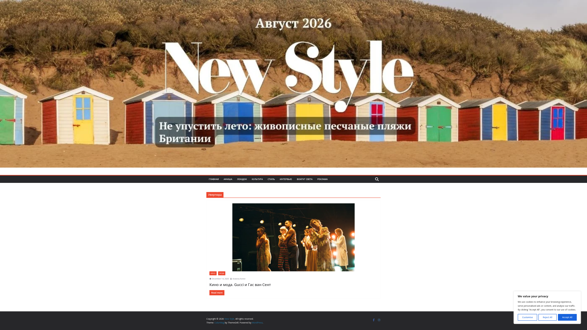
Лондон (242, 179)
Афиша (228, 179)
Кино (213, 273)
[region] (547, 307)
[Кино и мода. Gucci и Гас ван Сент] (293, 237)
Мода (221, 273)
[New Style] (293, 3)
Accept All (567, 317)
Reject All (547, 317)
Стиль (271, 179)
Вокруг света (304, 179)
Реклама (322, 179)
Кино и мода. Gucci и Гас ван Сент (240, 284)
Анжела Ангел (239, 278)
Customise (527, 317)
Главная (214, 179)
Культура (257, 179)
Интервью (286, 179)
